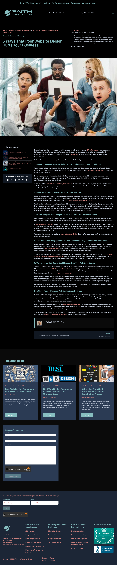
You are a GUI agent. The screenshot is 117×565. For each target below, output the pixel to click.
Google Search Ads (31, 535)
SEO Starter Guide (54, 542)
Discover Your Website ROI (34, 546)
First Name (6, 499)
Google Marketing (54, 539)
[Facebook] (8, 180)
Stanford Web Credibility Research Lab (59, 184)
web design (75, 154)
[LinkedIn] (15, 180)
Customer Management (79, 539)
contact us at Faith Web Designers (55, 314)
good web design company (44, 224)
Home (5, 30)
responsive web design (64, 273)
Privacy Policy (44, 559)
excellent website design (68, 234)
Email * (7, 438)
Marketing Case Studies (33, 542)
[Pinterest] (19, 180)
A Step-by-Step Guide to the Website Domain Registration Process (92, 391)
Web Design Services (32, 539)
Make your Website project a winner (34, 551)
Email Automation (77, 531)
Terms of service (53, 559)
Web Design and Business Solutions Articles (80, 543)
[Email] (22, 180)
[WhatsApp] (26, 180)
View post (10, 415)
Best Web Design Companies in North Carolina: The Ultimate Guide (57, 391)
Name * (7, 432)
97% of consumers (93, 150)
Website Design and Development (19, 30)
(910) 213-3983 (9, 542)
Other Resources (77, 548)
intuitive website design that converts (79, 200)
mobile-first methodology (71, 305)
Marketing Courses (54, 531)
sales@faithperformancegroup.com (13, 544)
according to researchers (96, 170)
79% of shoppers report (52, 248)
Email (33, 499)
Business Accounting (78, 535)
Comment (9, 444)
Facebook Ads (53, 535)
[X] (11, 180)
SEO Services (30, 531)
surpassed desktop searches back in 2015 (59, 269)
